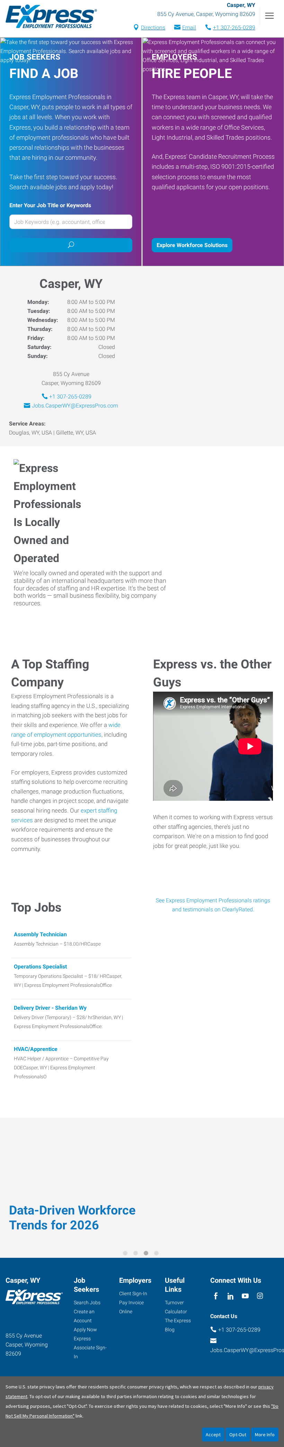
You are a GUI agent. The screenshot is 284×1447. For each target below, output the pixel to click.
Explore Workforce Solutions (192, 245)
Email (189, 27)
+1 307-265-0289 (234, 27)
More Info (265, 1434)
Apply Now (85, 1329)
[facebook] (216, 1296)
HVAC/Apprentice (35, 1049)
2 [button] (136, 1254)
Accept (213, 1434)
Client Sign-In (133, 1293)
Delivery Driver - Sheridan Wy (50, 1008)
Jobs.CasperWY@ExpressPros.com (75, 405)
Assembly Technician (40, 934)
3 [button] (147, 1254)
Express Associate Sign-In (90, 1347)
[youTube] (245, 1296)
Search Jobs (87, 1302)
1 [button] (126, 1254)
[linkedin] (230, 1296)
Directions (153, 27)
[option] (142, 1183)
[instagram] (260, 1296)
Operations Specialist (40, 966)
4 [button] (157, 1254)
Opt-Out (237, 1434)
